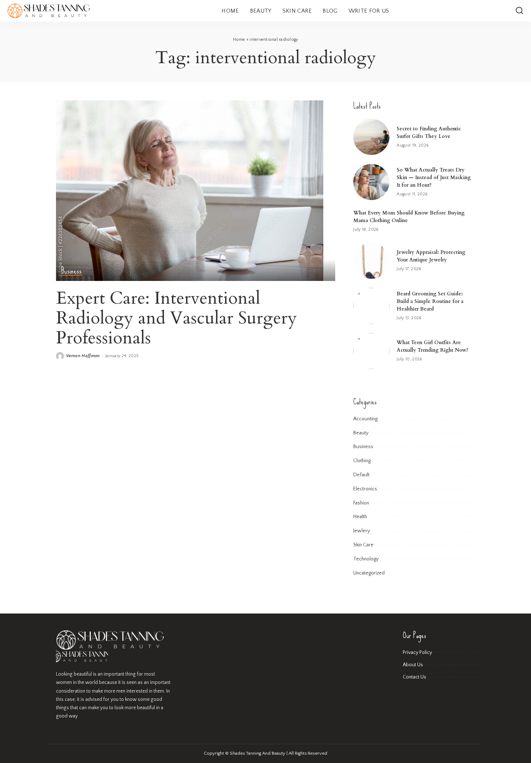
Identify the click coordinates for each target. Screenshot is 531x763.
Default (361, 475)
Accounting (365, 419)
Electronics (365, 489)
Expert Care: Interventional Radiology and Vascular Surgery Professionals (176, 318)
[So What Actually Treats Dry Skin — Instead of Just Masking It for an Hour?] (371, 182)
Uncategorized (369, 573)
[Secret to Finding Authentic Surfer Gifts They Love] (371, 137)
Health (360, 517)
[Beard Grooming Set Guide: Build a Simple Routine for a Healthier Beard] (371, 306)
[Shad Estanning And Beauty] (48, 11)
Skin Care (363, 545)
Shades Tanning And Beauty (257, 753)
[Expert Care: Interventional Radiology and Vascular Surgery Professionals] (189, 190)
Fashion (361, 503)
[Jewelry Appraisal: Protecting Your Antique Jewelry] (371, 261)
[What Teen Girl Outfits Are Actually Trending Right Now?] (371, 351)
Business (71, 271)
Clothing (362, 461)
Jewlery (361, 531)
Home (239, 39)
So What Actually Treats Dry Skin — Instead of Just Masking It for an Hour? (434, 177)
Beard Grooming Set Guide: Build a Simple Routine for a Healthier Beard (430, 301)
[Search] (519, 11)
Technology (366, 559)
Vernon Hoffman (83, 356)
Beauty (360, 433)
